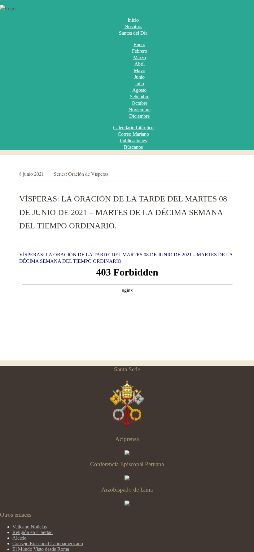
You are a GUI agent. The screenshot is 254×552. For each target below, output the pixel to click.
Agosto (139, 90)
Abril (139, 64)
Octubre (139, 103)
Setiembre (139, 96)
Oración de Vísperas (88, 173)
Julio (139, 83)
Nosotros (133, 26)
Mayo (139, 70)
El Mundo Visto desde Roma (40, 549)
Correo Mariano (133, 134)
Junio (139, 77)
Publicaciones (133, 140)
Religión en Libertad (32, 532)
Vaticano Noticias (29, 526)
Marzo (139, 57)
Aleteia (19, 538)
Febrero (139, 51)
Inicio (133, 20)
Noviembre (140, 109)
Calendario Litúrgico (133, 127)
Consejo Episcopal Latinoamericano (47, 543)
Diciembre (139, 116)
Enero (139, 44)
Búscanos (133, 147)
